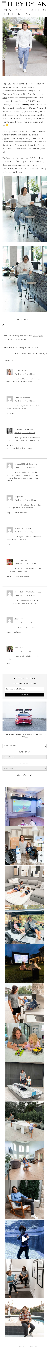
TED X (25, 104)
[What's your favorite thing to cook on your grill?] (24, 1003)
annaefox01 (19, 370)
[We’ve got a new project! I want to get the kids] (24, 1081)
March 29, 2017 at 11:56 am (25, 500)
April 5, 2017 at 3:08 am (24, 651)
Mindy (17, 619)
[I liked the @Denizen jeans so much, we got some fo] (24, 1278)
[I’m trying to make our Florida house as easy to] (24, 845)
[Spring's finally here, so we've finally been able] (24, 1121)
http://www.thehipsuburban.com (19, 448)
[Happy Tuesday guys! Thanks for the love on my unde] (24, 1199)
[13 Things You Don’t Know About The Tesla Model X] (25, 730)
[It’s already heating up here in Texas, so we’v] (24, 885)
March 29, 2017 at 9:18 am (25, 467)
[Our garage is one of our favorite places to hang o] (24, 806)
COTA (32, 101)
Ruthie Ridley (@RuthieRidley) (26, 592)
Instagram (38, 335)
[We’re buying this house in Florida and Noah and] (24, 1160)
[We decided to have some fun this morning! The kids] (24, 963)
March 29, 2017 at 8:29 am (25, 374)
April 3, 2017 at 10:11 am (24, 622)
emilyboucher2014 (22, 429)
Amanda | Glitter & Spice (24, 464)
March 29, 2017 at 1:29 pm (25, 532)
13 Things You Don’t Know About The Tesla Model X (25, 735)
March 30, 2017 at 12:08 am (25, 563)
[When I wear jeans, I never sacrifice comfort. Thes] (24, 1317)
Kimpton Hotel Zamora (12, 118)
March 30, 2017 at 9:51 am (25, 595)
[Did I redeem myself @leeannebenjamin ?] (24, 1239)
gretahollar (19, 560)
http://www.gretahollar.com (23, 576)
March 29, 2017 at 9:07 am (25, 401)
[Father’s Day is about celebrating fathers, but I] (24, 924)
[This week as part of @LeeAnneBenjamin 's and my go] (24, 1042)
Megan (17, 496)
